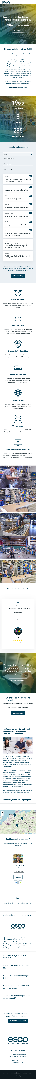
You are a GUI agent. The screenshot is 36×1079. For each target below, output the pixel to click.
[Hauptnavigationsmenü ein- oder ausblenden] (34, 2)
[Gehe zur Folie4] (15, 617)
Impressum (5, 1073)
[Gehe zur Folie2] (11, 617)
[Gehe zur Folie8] (23, 617)
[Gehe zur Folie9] (25, 617)
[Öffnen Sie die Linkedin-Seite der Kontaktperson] (16, 882)
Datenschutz (13, 1073)
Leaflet (25, 833)
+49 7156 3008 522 (19, 871)
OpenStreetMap (32, 833)
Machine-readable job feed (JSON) (25, 1073)
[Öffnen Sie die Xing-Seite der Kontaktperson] (20, 882)
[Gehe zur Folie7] (21, 617)
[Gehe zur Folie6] (19, 617)
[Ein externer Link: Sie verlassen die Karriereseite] (6, 2)
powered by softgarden (18, 1076)
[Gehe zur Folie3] (13, 617)
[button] (14, 815)
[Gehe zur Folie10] (27, 617)
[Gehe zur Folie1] (9, 617)
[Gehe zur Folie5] (17, 617)
